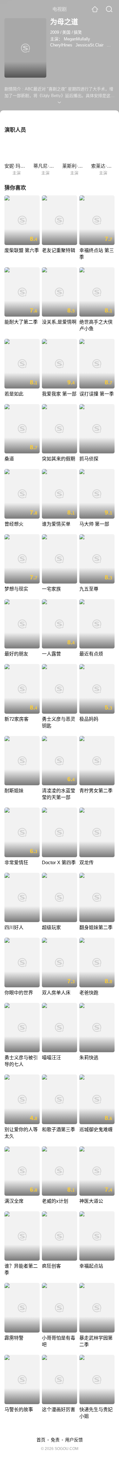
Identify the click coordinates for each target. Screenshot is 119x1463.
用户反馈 (74, 1439)
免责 (55, 1439)
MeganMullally (77, 39)
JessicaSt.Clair (89, 45)
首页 (40, 1439)
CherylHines (61, 45)
